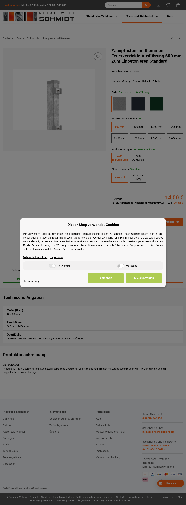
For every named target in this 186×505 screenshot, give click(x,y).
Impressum (56, 257)
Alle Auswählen (144, 278)
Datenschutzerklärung (35, 257)
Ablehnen (106, 278)
